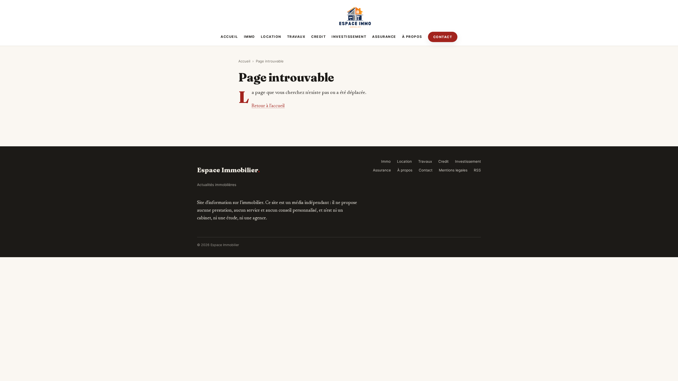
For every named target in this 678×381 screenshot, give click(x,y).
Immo (249, 37)
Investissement (349, 37)
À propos (412, 37)
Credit (318, 37)
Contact (442, 37)
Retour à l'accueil (268, 106)
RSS (477, 170)
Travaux (296, 37)
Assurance (384, 37)
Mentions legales (453, 170)
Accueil (229, 37)
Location (271, 37)
